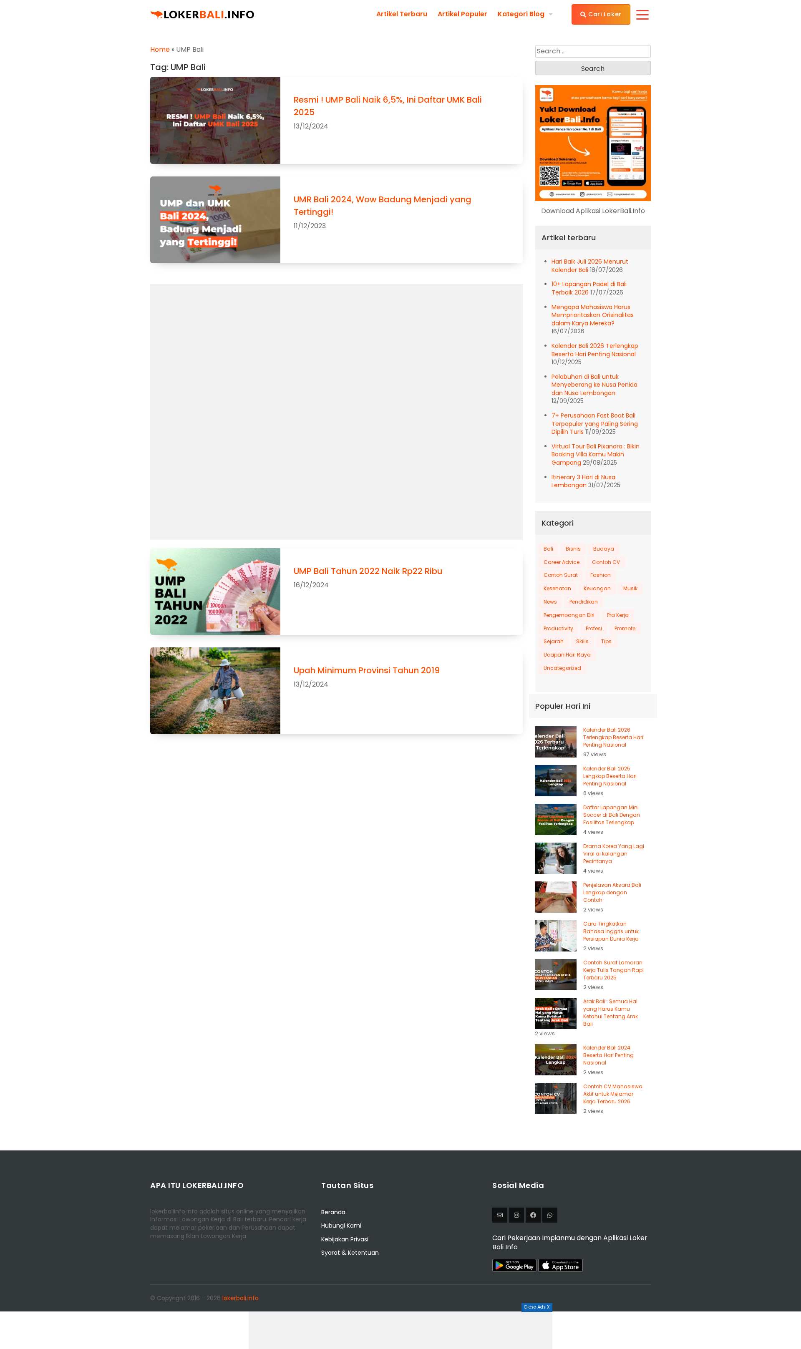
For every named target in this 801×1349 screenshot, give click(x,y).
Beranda (333, 1212)
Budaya (603, 548)
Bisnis (573, 548)
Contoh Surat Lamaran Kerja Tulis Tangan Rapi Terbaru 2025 (613, 970)
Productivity (558, 628)
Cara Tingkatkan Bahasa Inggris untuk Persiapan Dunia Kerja (611, 931)
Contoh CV (606, 562)
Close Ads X (537, 1307)
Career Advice (561, 562)
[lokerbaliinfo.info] (533, 1215)
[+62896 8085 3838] (549, 1215)
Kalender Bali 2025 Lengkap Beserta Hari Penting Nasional (610, 776)
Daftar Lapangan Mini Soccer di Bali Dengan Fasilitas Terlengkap (611, 815)
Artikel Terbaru (401, 14)
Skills (582, 641)
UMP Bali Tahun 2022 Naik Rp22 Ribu (368, 571)
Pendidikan (583, 601)
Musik (630, 588)
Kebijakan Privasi (344, 1239)
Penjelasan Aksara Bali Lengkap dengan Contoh (612, 892)
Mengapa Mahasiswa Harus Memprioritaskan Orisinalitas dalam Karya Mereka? (593, 315)
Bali (548, 548)
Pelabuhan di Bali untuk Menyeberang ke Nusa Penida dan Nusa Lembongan (594, 384)
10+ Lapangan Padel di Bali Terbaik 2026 (589, 288)
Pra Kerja (618, 615)
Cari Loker (604, 14)
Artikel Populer (462, 14)
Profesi (594, 628)
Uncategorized (562, 668)
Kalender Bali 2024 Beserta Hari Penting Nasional (608, 1055)
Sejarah (554, 641)
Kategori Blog (521, 14)
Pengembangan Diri (569, 615)
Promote (625, 628)
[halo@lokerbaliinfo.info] (499, 1215)
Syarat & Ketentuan (350, 1252)
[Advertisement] (400, 1330)
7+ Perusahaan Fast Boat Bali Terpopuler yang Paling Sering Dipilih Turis (595, 423)
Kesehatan (557, 588)
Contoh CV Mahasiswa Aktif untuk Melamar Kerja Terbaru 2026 (612, 1094)
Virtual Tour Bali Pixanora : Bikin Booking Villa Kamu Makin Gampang (596, 454)
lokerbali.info (240, 1298)
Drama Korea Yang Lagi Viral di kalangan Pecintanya (613, 854)
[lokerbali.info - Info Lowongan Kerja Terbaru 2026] (202, 14)
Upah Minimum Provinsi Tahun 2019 (367, 670)
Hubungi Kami (341, 1225)
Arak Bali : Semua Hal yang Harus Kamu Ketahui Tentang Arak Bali (610, 1012)
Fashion (600, 575)
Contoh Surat (561, 575)
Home (160, 49)
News (550, 601)
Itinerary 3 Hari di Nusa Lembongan (583, 481)
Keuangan (597, 588)
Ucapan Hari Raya (567, 654)
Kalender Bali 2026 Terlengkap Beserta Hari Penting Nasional (595, 350)
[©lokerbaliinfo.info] (516, 1215)
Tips (606, 641)
